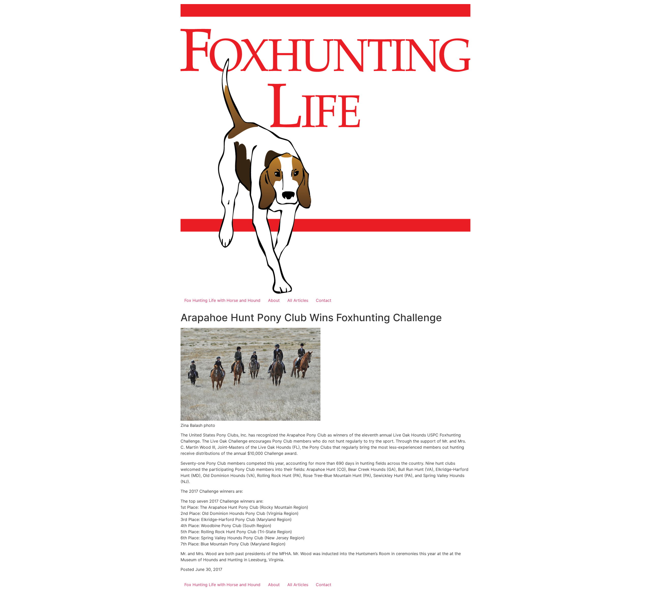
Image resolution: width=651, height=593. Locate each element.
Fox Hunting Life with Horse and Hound (222, 300)
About (274, 300)
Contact (323, 300)
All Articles (297, 300)
